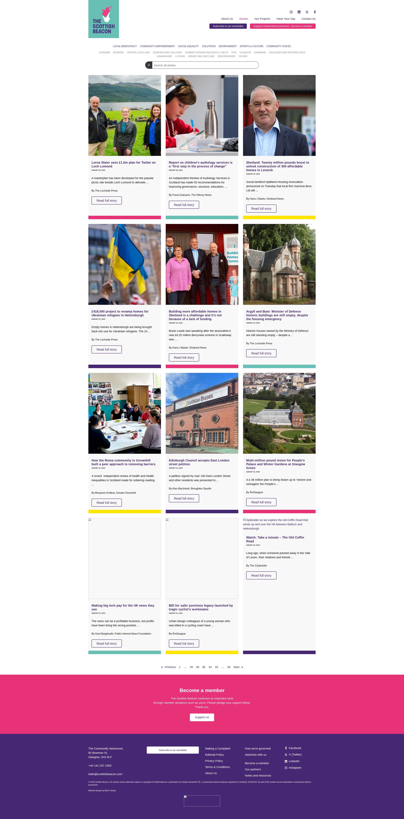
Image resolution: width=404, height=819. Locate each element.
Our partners (253, 769)
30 (197, 667)
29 (191, 667)
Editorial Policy (214, 754)
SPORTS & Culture (251, 46)
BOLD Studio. (110, 790)
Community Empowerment (157, 46)
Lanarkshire (164, 56)
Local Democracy (125, 46)
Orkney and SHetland (201, 56)
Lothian (180, 56)
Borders (118, 52)
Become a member (257, 763)
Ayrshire (104, 52)
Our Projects (262, 18)
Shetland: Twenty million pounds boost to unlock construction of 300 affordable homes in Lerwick (277, 166)
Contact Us (309, 18)
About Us (227, 18)
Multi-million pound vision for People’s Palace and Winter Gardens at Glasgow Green (275, 464)
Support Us (202, 717)
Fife (234, 52)
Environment (228, 46)
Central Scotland (138, 52)
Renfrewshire (226, 56)
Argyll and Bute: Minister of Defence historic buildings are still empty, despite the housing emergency (277, 315)
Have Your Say (285, 18)
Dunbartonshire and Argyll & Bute (206, 52)
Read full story (107, 200)
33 (216, 667)
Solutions (209, 46)
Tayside (242, 56)
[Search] (148, 65)
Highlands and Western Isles (287, 52)
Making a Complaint (217, 748)
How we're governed (258, 748)
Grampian (260, 52)
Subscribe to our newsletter (228, 26)
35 (228, 667)
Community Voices (279, 46)
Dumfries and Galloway (167, 52)
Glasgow (245, 52)
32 (210, 667)
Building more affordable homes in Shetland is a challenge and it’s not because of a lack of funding (195, 315)
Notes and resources (258, 775)
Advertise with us (255, 754)
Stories (243, 18)
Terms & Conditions (217, 767)
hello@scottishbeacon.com (105, 774)
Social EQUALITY (188, 46)
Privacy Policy (214, 760)
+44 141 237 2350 (99, 765)
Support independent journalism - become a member (282, 26)
